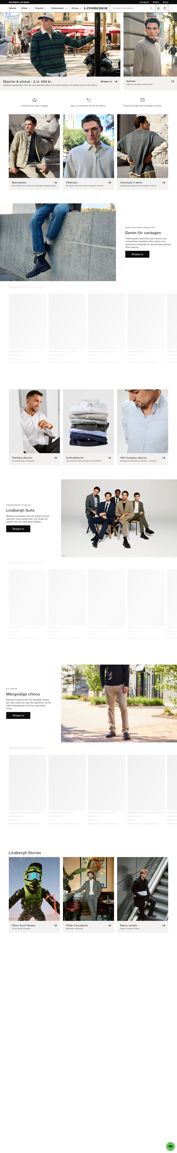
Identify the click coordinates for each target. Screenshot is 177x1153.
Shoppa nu (137, 254)
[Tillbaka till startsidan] (96, 8)
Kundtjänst (144, 2)
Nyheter (12, 8)
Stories (75, 8)
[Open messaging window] (170, 1146)
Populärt (39, 8)
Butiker (156, 2)
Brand (165, 2)
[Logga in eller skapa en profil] (158, 8)
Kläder (24, 8)
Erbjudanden (57, 8)
